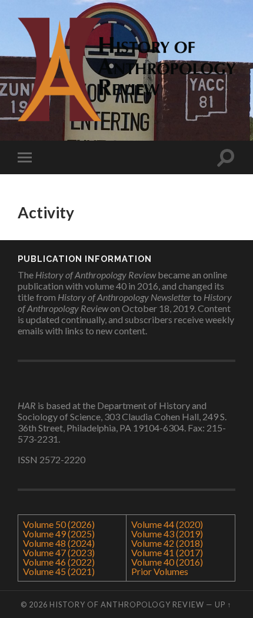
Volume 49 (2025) (59, 533)
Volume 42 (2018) (167, 543)
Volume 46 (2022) (59, 561)
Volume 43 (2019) (167, 533)
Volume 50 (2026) (59, 524)
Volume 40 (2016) (167, 561)
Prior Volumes (159, 571)
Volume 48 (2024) (59, 543)
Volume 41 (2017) (167, 552)
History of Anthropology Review (126, 604)
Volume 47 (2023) (59, 552)
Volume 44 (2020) (167, 524)
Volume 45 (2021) (59, 571)
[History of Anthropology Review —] (126, 69)
